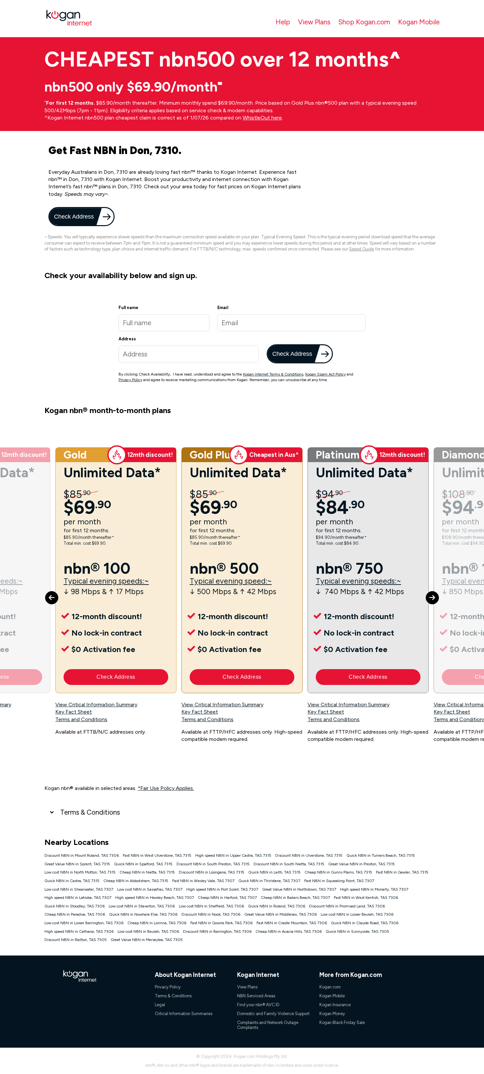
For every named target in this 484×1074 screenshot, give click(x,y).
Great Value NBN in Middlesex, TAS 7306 (280, 914)
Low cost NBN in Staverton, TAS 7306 (142, 906)
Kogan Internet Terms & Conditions (273, 374)
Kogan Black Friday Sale (342, 1022)
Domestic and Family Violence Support (273, 1013)
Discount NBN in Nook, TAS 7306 (210, 914)
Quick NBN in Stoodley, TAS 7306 (74, 906)
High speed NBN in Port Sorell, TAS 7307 (222, 889)
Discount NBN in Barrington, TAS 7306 (217, 931)
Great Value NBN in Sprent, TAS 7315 (77, 864)
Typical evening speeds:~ (106, 581)
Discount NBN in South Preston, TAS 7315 (213, 864)
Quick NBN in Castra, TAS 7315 (71, 880)
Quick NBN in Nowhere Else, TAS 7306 (143, 914)
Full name (128, 307)
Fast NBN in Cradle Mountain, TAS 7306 (291, 923)
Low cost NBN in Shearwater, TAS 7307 (78, 889)
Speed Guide (361, 249)
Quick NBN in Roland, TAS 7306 (276, 906)
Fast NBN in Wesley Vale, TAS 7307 (203, 880)
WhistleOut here (262, 118)
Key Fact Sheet (73, 712)
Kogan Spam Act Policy (325, 374)
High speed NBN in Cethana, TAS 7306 (79, 931)
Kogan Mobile (419, 22)
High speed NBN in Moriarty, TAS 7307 (374, 889)
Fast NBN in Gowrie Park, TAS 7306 (221, 923)
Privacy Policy (130, 380)
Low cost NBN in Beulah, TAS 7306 (148, 931)
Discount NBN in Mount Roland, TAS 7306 (81, 855)
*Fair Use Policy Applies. (166, 788)
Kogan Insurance (335, 1004)
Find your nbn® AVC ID (258, 1004)
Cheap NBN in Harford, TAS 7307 (227, 897)
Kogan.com (330, 986)
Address (127, 338)
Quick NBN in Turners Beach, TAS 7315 (380, 855)
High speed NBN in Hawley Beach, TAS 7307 (154, 897)
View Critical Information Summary (96, 704)
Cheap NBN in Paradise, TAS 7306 (74, 914)
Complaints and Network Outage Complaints (267, 1025)
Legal (160, 1004)
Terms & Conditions (90, 812)
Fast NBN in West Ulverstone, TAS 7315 (157, 855)
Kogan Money (332, 1013)
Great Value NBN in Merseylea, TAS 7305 (147, 939)
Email (222, 307)
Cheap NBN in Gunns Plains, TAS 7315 (338, 872)
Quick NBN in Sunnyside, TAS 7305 (357, 931)
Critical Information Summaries (183, 1013)
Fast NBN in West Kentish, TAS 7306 (366, 897)
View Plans (314, 22)
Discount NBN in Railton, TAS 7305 (75, 939)
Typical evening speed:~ (231, 581)
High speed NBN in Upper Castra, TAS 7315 (233, 855)
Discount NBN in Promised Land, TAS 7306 (347, 906)
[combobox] (189, 354)
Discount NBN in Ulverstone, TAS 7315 (308, 855)
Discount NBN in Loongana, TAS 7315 (211, 872)
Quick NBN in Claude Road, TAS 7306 (364, 923)
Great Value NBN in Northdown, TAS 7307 (299, 889)
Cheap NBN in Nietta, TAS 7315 (147, 872)
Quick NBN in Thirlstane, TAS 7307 (269, 880)
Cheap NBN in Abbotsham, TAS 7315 (135, 880)
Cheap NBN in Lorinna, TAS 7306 (156, 923)
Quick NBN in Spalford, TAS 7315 (143, 864)
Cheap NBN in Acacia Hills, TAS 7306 (288, 931)
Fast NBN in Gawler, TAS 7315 (402, 872)
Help (283, 22)
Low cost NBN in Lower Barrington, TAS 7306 (83, 923)
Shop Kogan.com (364, 22)
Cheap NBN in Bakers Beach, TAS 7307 (295, 897)
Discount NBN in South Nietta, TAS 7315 (289, 864)
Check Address (73, 216)
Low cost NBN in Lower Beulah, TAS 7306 (357, 914)
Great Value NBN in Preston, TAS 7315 (361, 864)
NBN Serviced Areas (256, 995)
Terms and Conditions (81, 719)
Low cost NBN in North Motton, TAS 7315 (80, 872)
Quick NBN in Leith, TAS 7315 (274, 872)
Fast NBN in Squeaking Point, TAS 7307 (339, 880)
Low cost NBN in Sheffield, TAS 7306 (211, 906)
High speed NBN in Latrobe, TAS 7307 (77, 897)
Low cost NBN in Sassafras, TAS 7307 (149, 889)
